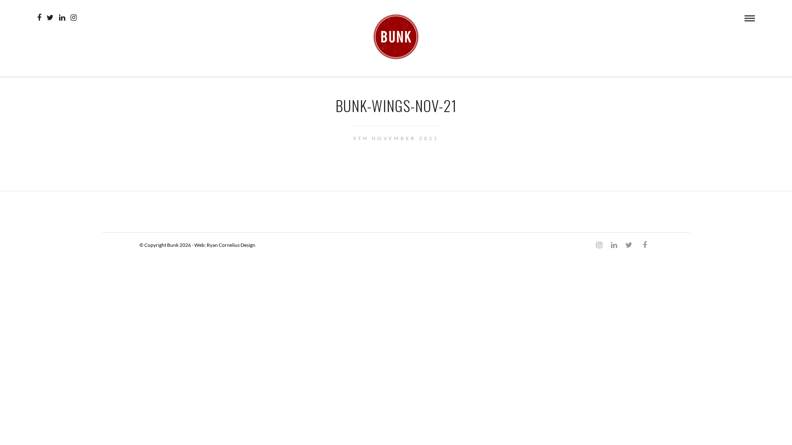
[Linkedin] (62, 17)
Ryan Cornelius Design (231, 245)
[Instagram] (74, 17)
